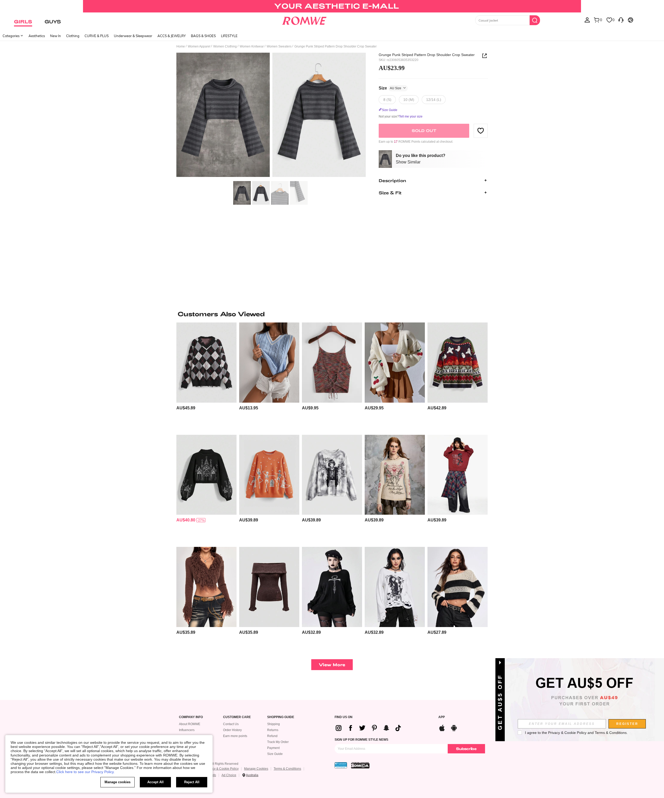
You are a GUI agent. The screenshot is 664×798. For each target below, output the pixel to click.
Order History (232, 730)
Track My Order (278, 742)
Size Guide (275, 754)
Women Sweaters (279, 46)
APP (441, 717)
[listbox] (587, 19)
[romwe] (304, 19)
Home (180, 46)
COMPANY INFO (191, 717)
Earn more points (235, 736)
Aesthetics (37, 36)
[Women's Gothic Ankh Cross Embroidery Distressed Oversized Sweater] (332, 587)
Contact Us (231, 724)
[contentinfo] (185, 408)
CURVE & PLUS (97, 36)
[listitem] (206, 376)
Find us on (343, 717)
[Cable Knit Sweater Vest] (269, 362)
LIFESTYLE (229, 36)
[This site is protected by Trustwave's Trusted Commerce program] (341, 765)
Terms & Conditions (287, 769)
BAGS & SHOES (203, 36)
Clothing (72, 36)
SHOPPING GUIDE (280, 717)
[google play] (454, 727)
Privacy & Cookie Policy (222, 769)
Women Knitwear (252, 46)
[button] (481, 130)
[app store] (442, 727)
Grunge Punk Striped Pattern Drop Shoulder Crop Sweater (427, 55)
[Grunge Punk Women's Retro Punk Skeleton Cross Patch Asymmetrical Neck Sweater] (457, 475)
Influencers (187, 730)
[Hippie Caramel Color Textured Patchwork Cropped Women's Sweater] (206, 587)
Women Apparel (199, 46)
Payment (273, 748)
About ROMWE (189, 724)
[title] (332, 314)
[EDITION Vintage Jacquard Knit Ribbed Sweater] (395, 475)
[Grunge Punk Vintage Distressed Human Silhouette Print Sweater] (395, 587)
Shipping (273, 724)
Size (390, 88)
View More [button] (332, 664)
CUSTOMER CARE (237, 717)
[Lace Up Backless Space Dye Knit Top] (332, 362)
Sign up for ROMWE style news (361, 739)
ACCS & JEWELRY (171, 36)
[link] (332, 6)
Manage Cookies (256, 769)
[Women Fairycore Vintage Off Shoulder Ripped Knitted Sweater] (269, 587)
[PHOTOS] (271, 115)
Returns (272, 730)
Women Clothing (225, 46)
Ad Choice (229, 775)
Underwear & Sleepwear (133, 36)
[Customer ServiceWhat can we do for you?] (621, 20)
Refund (272, 736)
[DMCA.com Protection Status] (360, 765)
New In (55, 36)
